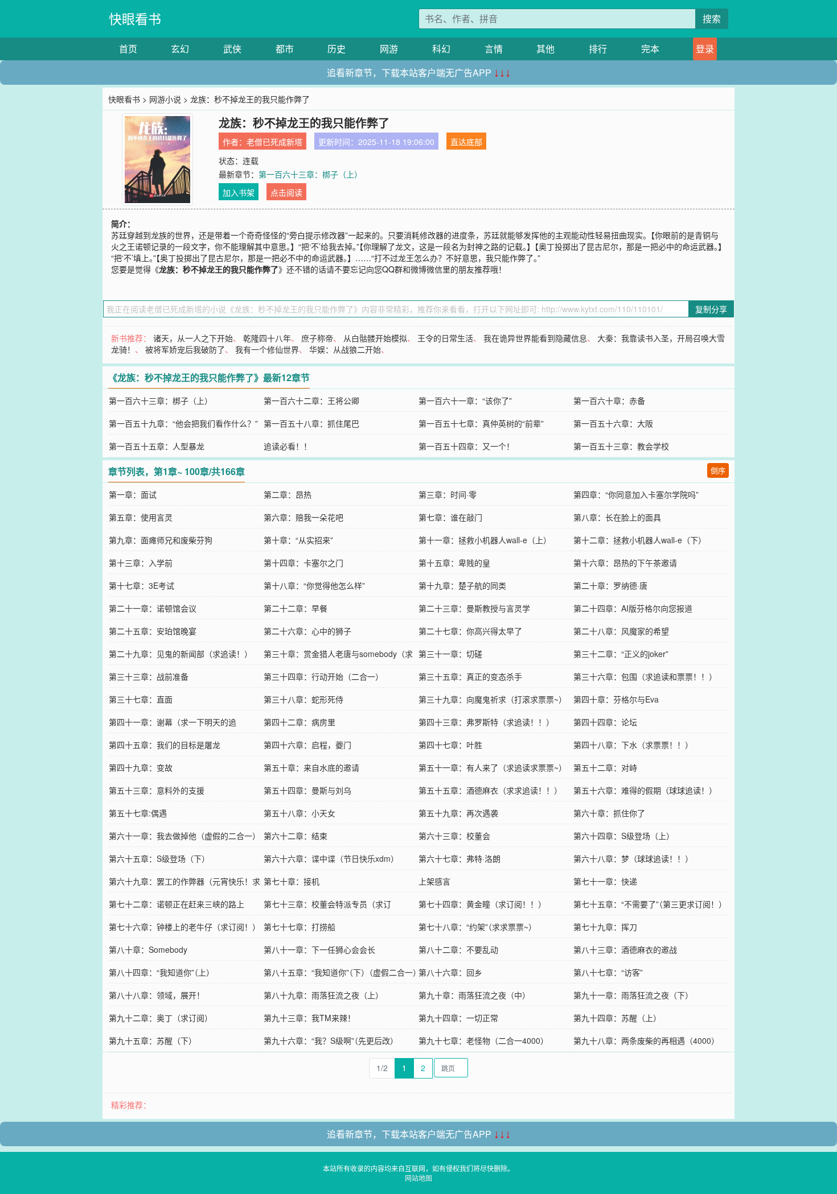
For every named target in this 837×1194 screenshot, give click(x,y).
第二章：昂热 (287, 494)
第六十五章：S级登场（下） (159, 858)
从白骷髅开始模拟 (375, 338)
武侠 (232, 48)
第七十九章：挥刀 (605, 926)
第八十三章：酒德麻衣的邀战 (625, 949)
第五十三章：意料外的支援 (156, 790)
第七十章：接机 (291, 881)
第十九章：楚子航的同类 (462, 585)
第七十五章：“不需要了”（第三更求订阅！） (650, 904)
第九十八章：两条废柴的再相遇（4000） (646, 1040)
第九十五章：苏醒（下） (152, 1040)
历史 (336, 48)
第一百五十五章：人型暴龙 (156, 446)
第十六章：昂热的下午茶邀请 (625, 562)
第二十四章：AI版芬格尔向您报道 (632, 608)
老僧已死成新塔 (274, 141)
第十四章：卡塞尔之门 (303, 562)
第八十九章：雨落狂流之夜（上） (323, 995)
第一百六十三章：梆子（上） (310, 174)
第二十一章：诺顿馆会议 (152, 608)
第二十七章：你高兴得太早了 (470, 631)
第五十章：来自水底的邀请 (311, 767)
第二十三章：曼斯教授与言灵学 (474, 608)
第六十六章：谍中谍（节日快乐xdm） (331, 858)
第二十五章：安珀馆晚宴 (152, 631)
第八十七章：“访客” (608, 972)
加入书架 (239, 192)
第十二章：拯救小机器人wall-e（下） (639, 540)
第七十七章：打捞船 (299, 926)
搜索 (712, 18)
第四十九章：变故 (141, 767)
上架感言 (434, 881)
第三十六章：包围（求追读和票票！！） (645, 676)
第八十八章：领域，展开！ (156, 995)
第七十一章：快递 (605, 881)
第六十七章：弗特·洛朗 (459, 858)
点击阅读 (286, 192)
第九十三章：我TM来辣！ (309, 1017)
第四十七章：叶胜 (450, 744)
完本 (650, 48)
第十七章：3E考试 (141, 585)
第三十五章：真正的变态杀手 (470, 676)
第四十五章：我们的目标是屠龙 (164, 744)
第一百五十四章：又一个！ (466, 446)
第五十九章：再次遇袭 (458, 813)
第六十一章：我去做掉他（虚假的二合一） (184, 835)
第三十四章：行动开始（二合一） (323, 676)
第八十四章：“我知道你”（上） (161, 972)
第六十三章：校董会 (454, 835)
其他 (545, 48)
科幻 (441, 48)
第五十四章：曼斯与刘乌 (307, 790)
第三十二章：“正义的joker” (620, 653)
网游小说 (165, 99)
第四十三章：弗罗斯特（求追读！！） (486, 722)
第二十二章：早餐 (295, 608)
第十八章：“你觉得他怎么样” (314, 585)
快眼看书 (135, 18)
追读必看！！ (287, 446)
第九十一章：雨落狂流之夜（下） (633, 995)
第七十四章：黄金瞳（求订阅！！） (482, 904)
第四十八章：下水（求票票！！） (633, 744)
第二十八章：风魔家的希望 (621, 631)
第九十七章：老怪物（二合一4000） (483, 1040)
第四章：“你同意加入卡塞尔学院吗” (636, 494)
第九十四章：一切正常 (458, 1017)
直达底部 (466, 141)
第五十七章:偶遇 (138, 813)
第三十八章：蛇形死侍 (303, 699)
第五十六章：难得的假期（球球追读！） (645, 790)
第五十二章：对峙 (605, 767)
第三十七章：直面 (141, 699)
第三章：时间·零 (448, 494)
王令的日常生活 (445, 338)
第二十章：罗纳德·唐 (610, 585)
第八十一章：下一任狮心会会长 (319, 949)
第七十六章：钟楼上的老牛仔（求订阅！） (184, 926)
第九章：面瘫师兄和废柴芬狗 (160, 540)
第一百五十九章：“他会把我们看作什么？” (183, 423)
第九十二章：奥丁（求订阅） (160, 1017)
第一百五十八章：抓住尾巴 (311, 423)
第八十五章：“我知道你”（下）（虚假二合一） (342, 972)
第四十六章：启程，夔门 (307, 744)
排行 (598, 48)
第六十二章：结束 (295, 835)
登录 (705, 48)
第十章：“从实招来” (298, 540)
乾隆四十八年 (267, 338)
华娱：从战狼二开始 (345, 349)
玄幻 (180, 48)
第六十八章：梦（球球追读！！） (633, 858)
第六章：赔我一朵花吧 (303, 517)
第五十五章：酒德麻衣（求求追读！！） (490, 790)
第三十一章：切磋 (450, 653)
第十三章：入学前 (141, 562)
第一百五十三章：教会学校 (621, 446)
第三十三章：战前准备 (148, 676)
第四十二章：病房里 (299, 722)
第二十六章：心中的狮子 (307, 631)
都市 (285, 48)
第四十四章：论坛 (605, 722)
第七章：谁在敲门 (450, 517)
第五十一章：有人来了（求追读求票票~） (493, 767)
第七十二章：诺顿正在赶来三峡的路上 (176, 904)
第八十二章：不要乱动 (458, 949)
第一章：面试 (133, 494)
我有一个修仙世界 (267, 349)
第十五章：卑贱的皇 (454, 562)
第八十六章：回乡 (450, 972)
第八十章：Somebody (148, 949)
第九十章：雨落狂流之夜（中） (474, 995)
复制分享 (711, 309)
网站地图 (418, 1178)
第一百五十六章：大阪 (613, 423)
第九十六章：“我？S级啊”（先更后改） (331, 1040)
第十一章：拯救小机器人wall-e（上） (485, 540)
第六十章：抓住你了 (609, 813)
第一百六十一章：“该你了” (465, 400)
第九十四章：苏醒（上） (617, 1017)
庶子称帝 (317, 338)
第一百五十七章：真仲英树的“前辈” (481, 423)
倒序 (718, 470)
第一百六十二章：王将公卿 (311, 400)
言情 (494, 48)
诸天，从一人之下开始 (193, 338)
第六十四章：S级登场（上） (623, 835)
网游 (389, 48)
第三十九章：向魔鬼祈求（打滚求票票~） (493, 699)
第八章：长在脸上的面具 (617, 517)
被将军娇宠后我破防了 (185, 349)
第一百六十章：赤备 (609, 400)
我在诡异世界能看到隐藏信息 (535, 338)
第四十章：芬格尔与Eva (616, 699)
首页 (128, 48)
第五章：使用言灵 (141, 517)
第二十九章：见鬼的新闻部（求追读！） (180, 653)
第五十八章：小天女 (299, 813)
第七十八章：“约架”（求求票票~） (477, 926)
